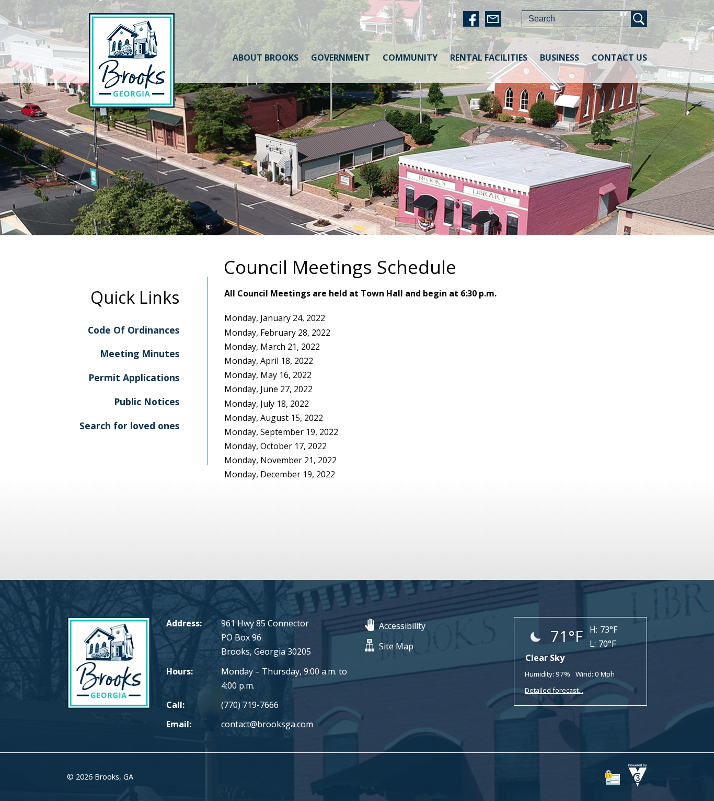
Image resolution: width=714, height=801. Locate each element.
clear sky (545, 657)
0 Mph (605, 674)
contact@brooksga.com (267, 724)
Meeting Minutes (139, 353)
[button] (639, 19)
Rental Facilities (488, 57)
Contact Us (619, 57)
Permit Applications (133, 377)
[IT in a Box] (635, 783)
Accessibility (402, 626)
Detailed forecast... (554, 690)
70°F (607, 643)
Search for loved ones (129, 425)
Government (340, 57)
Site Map (396, 646)
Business (559, 57)
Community (410, 57)
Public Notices (146, 401)
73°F (608, 629)
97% (563, 674)
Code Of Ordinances (133, 330)
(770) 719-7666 (250, 705)
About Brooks (265, 57)
